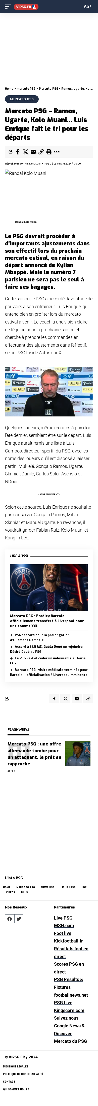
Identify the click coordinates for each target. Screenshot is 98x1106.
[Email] (33, 152)
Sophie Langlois (30, 164)
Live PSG (63, 918)
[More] (56, 152)
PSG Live (63, 1002)
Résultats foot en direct (71, 952)
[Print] (48, 152)
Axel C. (12, 771)
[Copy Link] (40, 152)
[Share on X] (25, 152)
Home (9, 88)
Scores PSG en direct (69, 967)
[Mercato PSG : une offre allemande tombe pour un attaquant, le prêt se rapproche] (77, 753)
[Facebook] (9, 918)
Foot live (62, 933)
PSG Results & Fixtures (68, 983)
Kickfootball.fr (68, 941)
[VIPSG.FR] (26, 7)
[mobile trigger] (9, 7)
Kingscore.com (69, 1010)
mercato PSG (26, 88)
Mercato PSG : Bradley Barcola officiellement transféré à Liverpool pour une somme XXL (47, 621)
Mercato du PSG (70, 1041)
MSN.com (64, 925)
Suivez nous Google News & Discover (69, 1025)
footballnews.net (71, 995)
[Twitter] (18, 918)
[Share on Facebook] (17, 152)
